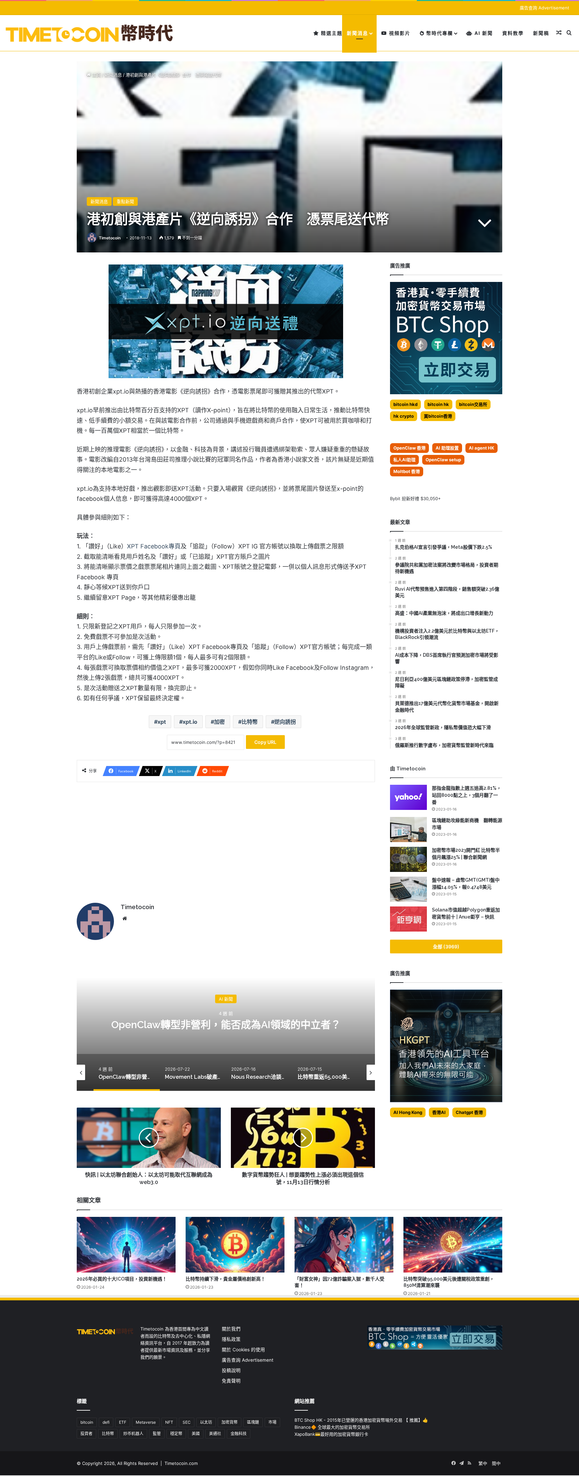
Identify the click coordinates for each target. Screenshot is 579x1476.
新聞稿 (541, 33)
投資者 (86, 1433)
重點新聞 (125, 201)
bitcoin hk (438, 404)
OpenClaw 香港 (409, 448)
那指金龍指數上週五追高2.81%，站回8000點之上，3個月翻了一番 (466, 795)
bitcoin (86, 1422)
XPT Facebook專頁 (154, 546)
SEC (187, 1422)
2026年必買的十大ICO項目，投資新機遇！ (122, 1279)
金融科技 (239, 1433)
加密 (219, 721)
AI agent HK (481, 448)
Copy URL (265, 742)
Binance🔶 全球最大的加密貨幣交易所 (332, 1427)
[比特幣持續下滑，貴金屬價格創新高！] (235, 1245)
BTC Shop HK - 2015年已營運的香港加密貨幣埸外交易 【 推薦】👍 (361, 1420)
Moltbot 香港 (406, 471)
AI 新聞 (483, 33)
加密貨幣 (229, 1422)
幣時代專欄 (439, 33)
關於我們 (231, 1329)
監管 (157, 1433)
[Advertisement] (226, 839)
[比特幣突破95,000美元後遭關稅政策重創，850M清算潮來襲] (452, 1245)
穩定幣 (176, 1433)
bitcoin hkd (405, 404)
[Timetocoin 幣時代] (89, 33)
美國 (196, 1433)
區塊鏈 (253, 1422)
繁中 (482, 1463)
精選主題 (330, 33)
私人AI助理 (404, 459)
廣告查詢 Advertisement (545, 7)
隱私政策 (231, 1339)
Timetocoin (110, 237)
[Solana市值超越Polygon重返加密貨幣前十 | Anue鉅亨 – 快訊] (408, 919)
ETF (122, 1422)
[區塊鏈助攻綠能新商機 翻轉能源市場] (408, 829)
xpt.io (190, 721)
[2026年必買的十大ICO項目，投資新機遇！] (126, 1245)
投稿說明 (231, 1370)
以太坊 (206, 1422)
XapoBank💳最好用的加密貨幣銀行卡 (331, 1434)
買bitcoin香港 (438, 416)
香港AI (439, 1112)
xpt (161, 721)
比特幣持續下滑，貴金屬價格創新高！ (225, 1279)
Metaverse (146, 1422)
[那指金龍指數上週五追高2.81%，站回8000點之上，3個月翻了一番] (408, 797)
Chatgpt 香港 (469, 1112)
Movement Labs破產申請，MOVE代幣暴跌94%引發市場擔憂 (371, 1025)
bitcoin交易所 (473, 404)
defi (106, 1422)
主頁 (96, 74)
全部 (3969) (446, 946)
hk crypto (403, 416)
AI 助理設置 (447, 448)
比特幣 (250, 721)
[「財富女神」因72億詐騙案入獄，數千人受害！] (344, 1245)
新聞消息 (357, 33)
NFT (169, 1422)
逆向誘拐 (285, 721)
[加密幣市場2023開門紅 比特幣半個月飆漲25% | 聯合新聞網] (408, 859)
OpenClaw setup (443, 459)
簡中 (496, 1463)
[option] (371, 1024)
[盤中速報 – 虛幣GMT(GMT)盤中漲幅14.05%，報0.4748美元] (408, 889)
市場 (272, 1422)
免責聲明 (231, 1380)
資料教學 (513, 33)
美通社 (215, 1433)
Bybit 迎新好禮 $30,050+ (415, 498)
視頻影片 (398, 33)
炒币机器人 (133, 1433)
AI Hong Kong (407, 1112)
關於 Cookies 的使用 (243, 1349)
